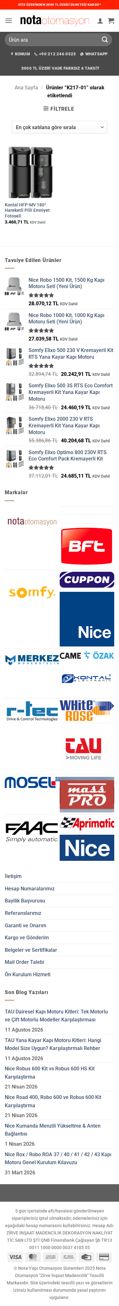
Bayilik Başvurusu (25, 901)
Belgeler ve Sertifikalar (31, 950)
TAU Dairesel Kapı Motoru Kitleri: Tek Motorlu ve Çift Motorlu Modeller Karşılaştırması (56, 1016)
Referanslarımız (23, 913)
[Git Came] (87, 655)
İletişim (13, 876)
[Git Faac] (32, 832)
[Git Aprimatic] (87, 824)
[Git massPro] (87, 794)
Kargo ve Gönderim (27, 938)
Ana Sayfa (26, 88)
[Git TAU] (83, 749)
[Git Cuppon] (87, 580)
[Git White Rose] (87, 710)
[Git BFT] (87, 546)
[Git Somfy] (32, 592)
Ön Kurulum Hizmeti (27, 974)
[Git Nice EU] (87, 848)
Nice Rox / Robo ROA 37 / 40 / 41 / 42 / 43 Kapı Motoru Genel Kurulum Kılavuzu (58, 1158)
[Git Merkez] (32, 660)
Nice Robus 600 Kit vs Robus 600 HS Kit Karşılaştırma (50, 1073)
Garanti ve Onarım (25, 925)
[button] (8, 20)
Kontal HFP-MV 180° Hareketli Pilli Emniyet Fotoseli (27, 210)
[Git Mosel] (32, 782)
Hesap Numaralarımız (30, 889)
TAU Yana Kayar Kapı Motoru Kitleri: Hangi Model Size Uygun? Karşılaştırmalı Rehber (53, 1044)
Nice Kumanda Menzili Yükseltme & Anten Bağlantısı (53, 1130)
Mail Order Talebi (24, 962)
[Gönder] (105, 39)
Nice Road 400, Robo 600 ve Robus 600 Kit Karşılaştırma (53, 1101)
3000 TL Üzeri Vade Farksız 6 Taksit (60, 68)
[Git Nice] (87, 619)
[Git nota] (32, 521)
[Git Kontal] (87, 679)
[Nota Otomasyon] (54, 20)
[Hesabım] (100, 21)
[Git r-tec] (32, 711)
